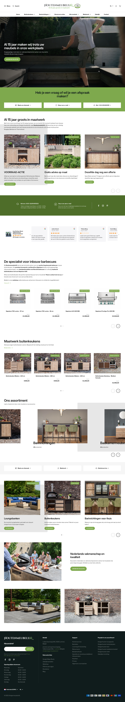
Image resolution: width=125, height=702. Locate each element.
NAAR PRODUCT (10, 184)
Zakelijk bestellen (48, 661)
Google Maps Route (48, 659)
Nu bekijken (9, 528)
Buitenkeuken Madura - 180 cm (45, 376)
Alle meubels (73, 14)
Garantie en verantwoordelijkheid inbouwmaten (82, 655)
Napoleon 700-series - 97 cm (15, 311)
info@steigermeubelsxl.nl (50, 651)
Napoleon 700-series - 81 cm (44, 311)
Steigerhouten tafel (104, 651)
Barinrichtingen (44, 14)
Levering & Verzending (79, 647)
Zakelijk (97, 14)
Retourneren (76, 649)
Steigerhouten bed (103, 647)
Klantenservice (76, 642)
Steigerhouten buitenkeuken (106, 644)
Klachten (75, 658)
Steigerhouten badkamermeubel (108, 649)
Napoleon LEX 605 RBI (73, 311)
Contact (106, 14)
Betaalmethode (77, 651)
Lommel (57, 649)
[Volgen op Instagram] (103, 206)
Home (18, 14)
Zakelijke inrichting (103, 654)
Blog (44, 671)
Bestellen (75, 644)
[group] (63, 427)
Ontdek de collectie (12, 59)
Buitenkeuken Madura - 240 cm (75, 376)
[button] (118, 326)
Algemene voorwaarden (14, 655)
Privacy (74, 661)
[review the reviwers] (37, 229)
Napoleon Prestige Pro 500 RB (104, 311)
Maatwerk (86, 14)
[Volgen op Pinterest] (107, 206)
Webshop (45, 664)
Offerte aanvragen (48, 666)
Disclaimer (46, 669)
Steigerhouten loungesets (106, 642)
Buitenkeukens (28, 14)
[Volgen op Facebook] (98, 206)
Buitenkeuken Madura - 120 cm (15, 376)
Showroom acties (59, 14)
